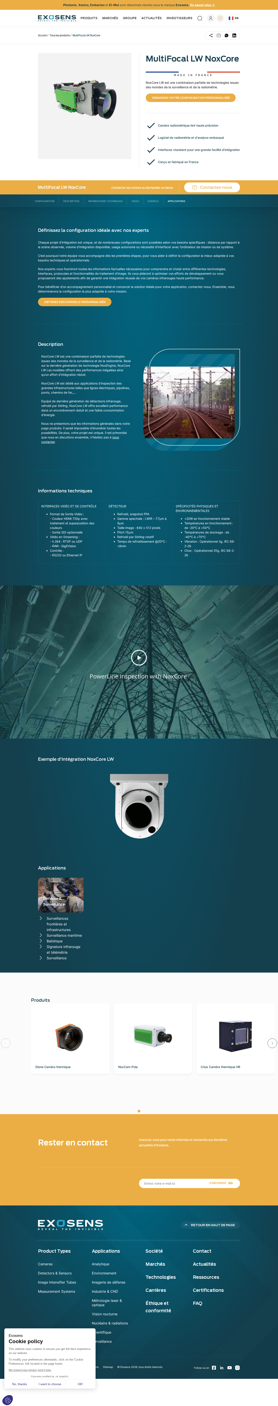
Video (135, 201)
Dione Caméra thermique (53, 1067)
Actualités (151, 18)
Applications (176, 201)
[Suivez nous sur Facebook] (214, 1367)
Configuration (45, 201)
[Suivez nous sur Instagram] (237, 1367)
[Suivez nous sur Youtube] (229, 1367)
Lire (139, 657)
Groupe (130, 18)
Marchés (110, 18)
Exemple (153, 201)
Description (71, 201)
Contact (220, 18)
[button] (272, 1043)
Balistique (55, 941)
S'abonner (217, 1183)
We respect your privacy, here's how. (30, 1370)
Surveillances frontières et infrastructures (59, 924)
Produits (89, 18)
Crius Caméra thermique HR (220, 1067)
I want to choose (50, 1384)
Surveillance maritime (64, 935)
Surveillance (56, 958)
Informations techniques (105, 201)
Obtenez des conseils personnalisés (75, 302)
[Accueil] (57, 18)
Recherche (199, 18)
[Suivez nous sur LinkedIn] (221, 1367)
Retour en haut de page (213, 1225)
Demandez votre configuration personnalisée (191, 97)
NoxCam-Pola (128, 1067)
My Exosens (211, 18)
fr (237, 18)
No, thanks (19, 1384)
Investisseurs (179, 18)
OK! (80, 1384)
